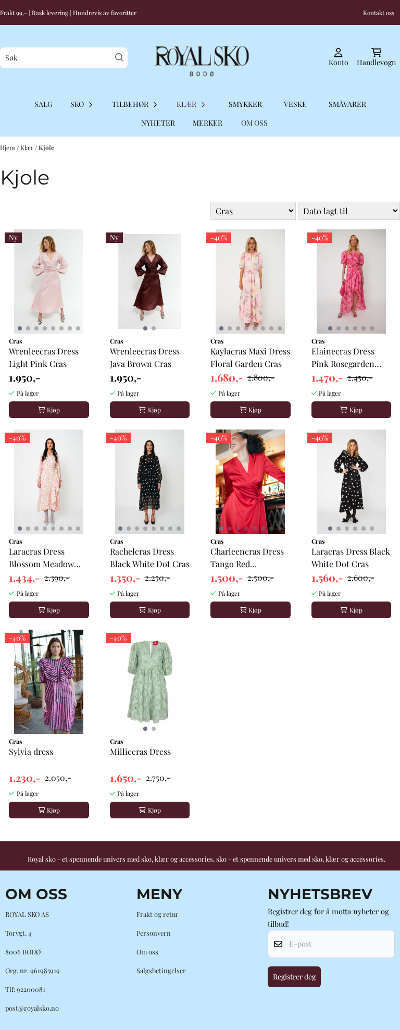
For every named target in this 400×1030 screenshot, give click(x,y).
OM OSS (254, 123)
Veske (295, 104)
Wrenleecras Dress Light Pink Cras (44, 357)
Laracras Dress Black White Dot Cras (350, 557)
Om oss (147, 951)
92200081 (31, 989)
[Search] (119, 57)
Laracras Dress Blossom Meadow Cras (41, 558)
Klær (27, 147)
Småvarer (347, 104)
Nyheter (158, 123)
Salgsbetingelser (161, 970)
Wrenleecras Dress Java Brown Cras (145, 357)
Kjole (46, 147)
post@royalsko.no (32, 1007)
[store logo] (200, 57)
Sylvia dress (31, 751)
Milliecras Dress (140, 751)
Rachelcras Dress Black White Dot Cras (150, 557)
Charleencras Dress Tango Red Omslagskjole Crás (247, 558)
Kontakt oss (378, 12)
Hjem (8, 147)
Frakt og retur (157, 914)
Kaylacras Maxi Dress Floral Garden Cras (250, 357)
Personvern (153, 932)
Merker (207, 123)
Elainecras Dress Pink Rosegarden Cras (342, 358)
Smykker (245, 104)
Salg (43, 104)
